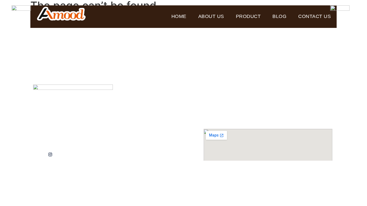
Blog (279, 16)
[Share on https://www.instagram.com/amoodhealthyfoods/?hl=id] (50, 154)
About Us (211, 16)
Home (178, 16)
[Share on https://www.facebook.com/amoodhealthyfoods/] (62, 154)
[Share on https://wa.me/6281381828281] (37, 154)
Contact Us (314, 16)
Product (248, 16)
